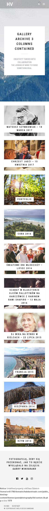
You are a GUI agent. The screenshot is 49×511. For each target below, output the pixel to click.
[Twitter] (22, 478)
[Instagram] (32, 478)
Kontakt (16, 506)
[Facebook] (17, 478)
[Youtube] (27, 478)
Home (6, 506)
